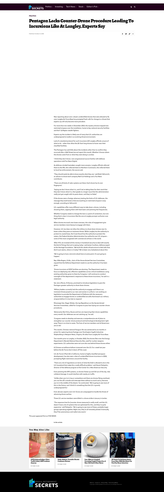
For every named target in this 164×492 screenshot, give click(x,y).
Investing (59, 7)
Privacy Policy (104, 482)
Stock (81, 7)
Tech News (70, 7)
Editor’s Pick (92, 7)
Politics (48, 7)
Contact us (97, 482)
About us (92, 482)
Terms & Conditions (113, 482)
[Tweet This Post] (126, 33)
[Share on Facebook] (122, 33)
